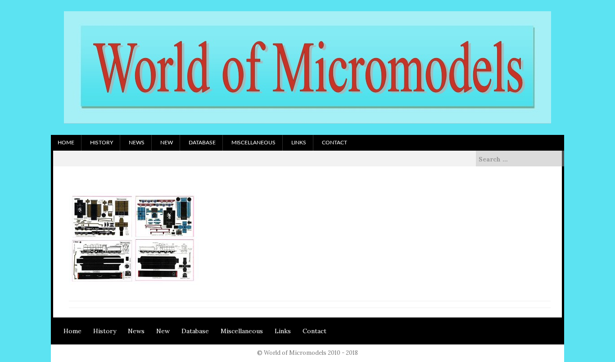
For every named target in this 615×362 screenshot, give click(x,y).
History (101, 142)
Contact (334, 142)
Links (298, 142)
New (166, 142)
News (137, 142)
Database (202, 142)
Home (66, 142)
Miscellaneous (253, 142)
